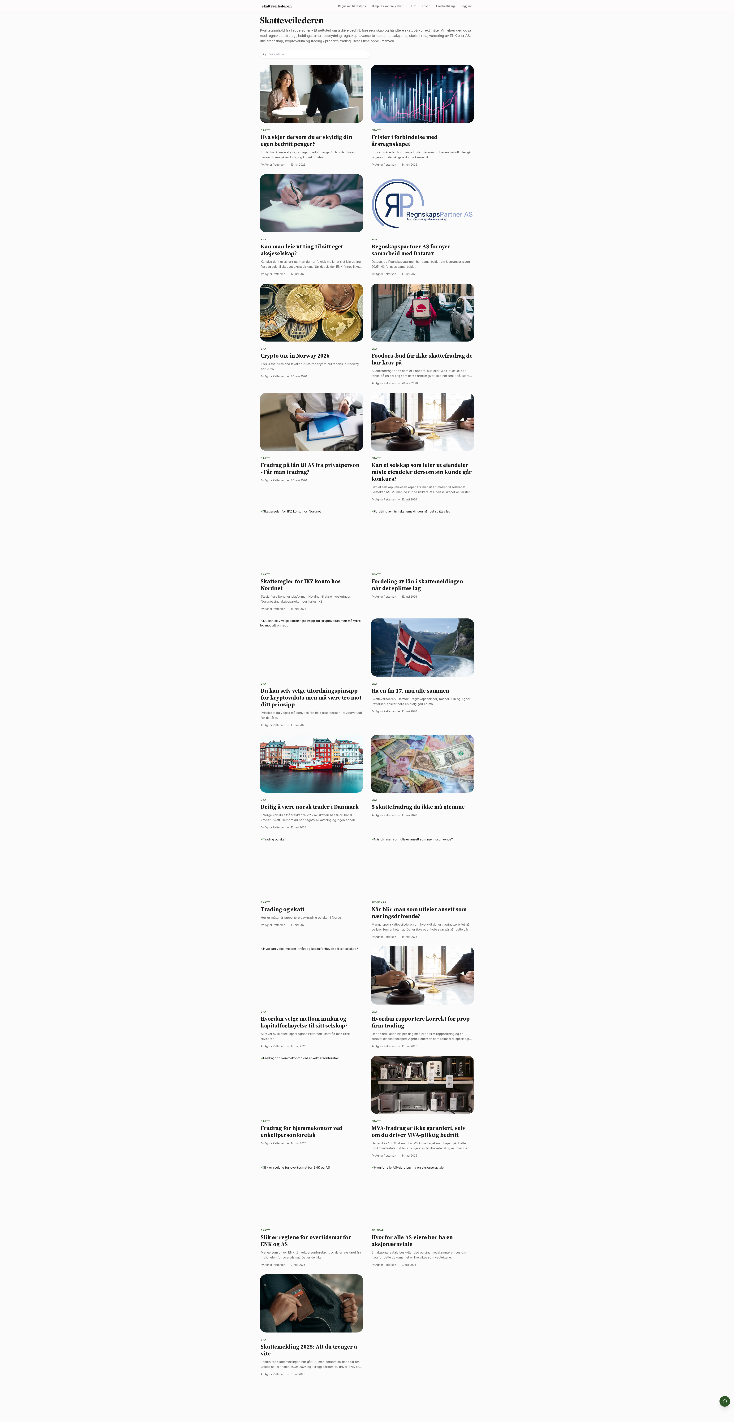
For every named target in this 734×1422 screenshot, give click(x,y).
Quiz (413, 6)
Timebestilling (445, 6)
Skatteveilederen (276, 6)
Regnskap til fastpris (352, 6)
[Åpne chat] (724, 1401)
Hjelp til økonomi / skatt (388, 6)
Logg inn (467, 6)
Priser (426, 6)
